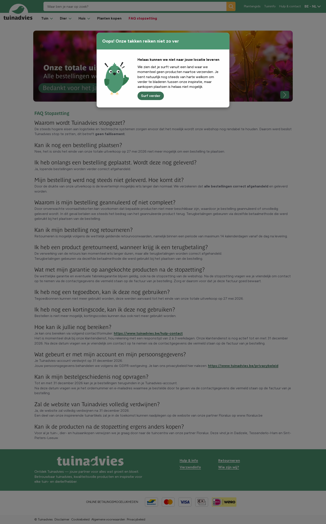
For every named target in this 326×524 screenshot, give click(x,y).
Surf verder (150, 96)
